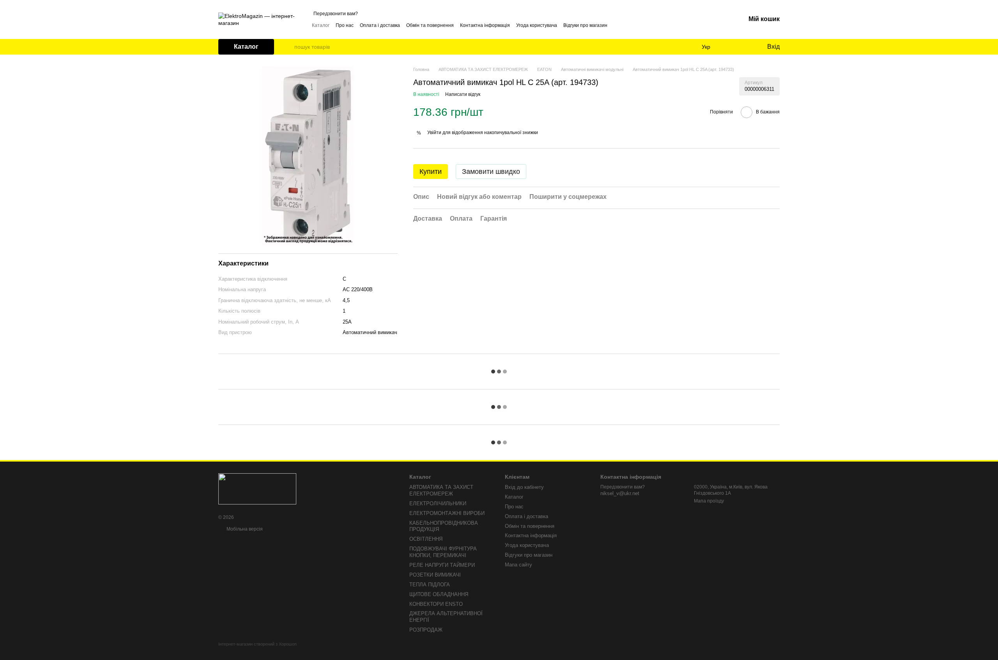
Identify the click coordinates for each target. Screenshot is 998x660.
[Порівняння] (729, 47)
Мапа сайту (518, 565)
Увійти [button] (434, 132)
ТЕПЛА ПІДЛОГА (429, 584)
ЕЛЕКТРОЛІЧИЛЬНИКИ (437, 503)
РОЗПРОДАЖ (425, 630)
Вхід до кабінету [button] (524, 487)
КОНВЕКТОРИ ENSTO (436, 604)
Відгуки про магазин (585, 25)
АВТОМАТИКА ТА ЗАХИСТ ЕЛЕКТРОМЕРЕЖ (441, 490)
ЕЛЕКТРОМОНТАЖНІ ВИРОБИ (447, 513)
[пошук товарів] (288, 47)
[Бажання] (744, 47)
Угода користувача (536, 25)
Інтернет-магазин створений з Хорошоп (257, 644)
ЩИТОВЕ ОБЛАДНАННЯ (438, 594)
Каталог (320, 25)
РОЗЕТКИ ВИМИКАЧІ (435, 575)
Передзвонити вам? (335, 13)
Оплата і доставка (380, 25)
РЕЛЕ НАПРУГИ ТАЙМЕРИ (442, 565)
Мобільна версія (244, 529)
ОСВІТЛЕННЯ (425, 539)
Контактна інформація (485, 25)
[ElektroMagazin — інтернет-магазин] (257, 488)
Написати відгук (462, 94)
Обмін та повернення (430, 25)
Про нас (345, 25)
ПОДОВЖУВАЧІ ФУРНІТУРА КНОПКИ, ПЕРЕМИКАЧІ (443, 552)
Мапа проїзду (709, 501)
